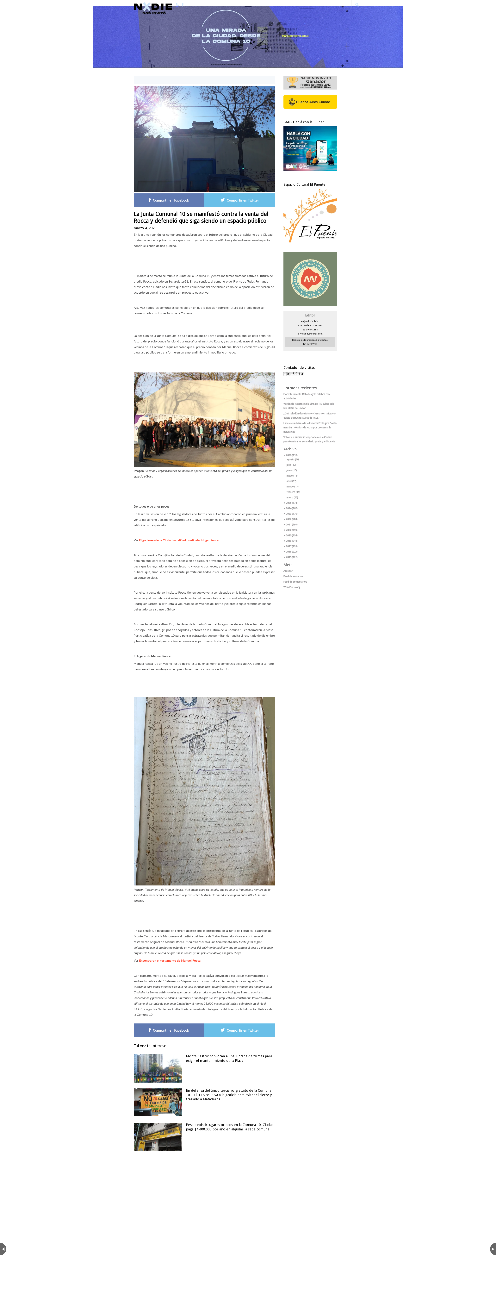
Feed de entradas (293, 576)
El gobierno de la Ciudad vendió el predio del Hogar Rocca (179, 540)
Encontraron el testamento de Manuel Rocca (169, 960)
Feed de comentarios (295, 581)
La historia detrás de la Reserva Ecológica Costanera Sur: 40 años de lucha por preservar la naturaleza (310, 427)
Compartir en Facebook (171, 200)
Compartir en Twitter (243, 200)
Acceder (288, 570)
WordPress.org (291, 587)
